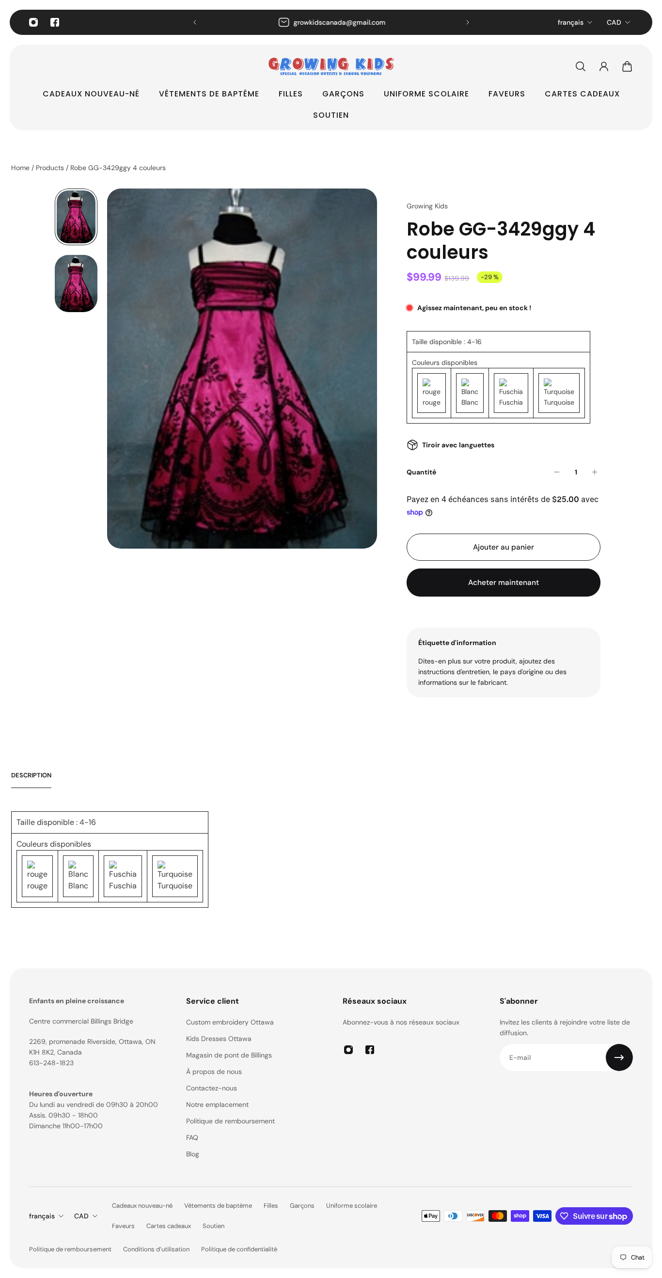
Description (31, 775)
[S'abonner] (619, 1057)
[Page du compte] (603, 66)
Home (21, 167)
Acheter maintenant (503, 582)
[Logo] (331, 66)
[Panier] (627, 66)
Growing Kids (427, 206)
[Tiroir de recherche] (580, 66)
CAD (614, 22)
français (570, 22)
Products (51, 167)
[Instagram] (33, 22)
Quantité (421, 472)
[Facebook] (54, 22)
